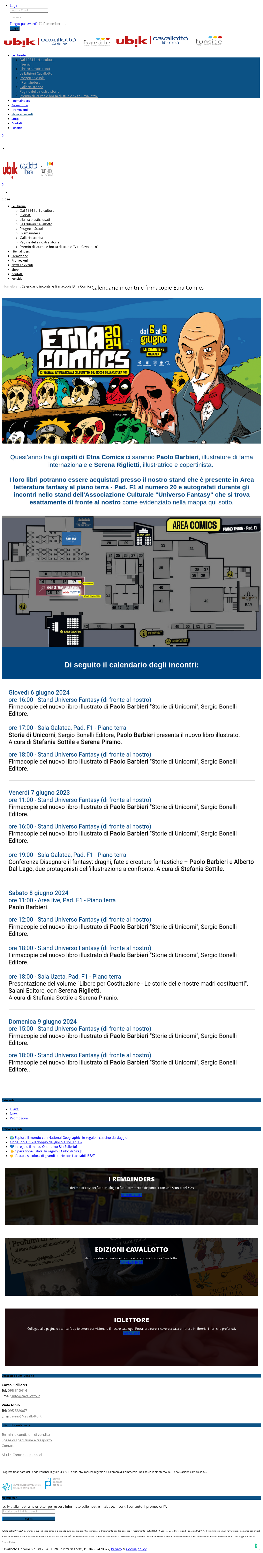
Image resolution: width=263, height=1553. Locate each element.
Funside (17, 128)
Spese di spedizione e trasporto (27, 1440)
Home (7, 286)
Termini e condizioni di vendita (26, 1434)
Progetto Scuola (32, 78)
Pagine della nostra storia (39, 91)
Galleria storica (31, 87)
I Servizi (25, 64)
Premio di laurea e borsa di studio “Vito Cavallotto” (59, 96)
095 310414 (17, 1390)
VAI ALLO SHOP (131, 1262)
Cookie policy (136, 1549)
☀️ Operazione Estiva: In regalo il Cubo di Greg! (46, 1151)
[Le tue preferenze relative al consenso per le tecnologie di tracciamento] (256, 1546)
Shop (15, 119)
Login (14, 5)
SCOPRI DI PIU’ (131, 1195)
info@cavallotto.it (25, 1396)
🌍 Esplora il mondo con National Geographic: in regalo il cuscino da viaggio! (69, 1137)
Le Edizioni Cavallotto (36, 73)
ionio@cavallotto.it (26, 1416)
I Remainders (30, 82)
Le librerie (19, 55)
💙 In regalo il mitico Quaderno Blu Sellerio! (43, 1146)
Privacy (116, 1549)
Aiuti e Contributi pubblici (22, 1454)
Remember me (54, 23)
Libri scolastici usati (35, 69)
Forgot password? (24, 23)
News (14, 1113)
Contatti (17, 123)
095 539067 (17, 1410)
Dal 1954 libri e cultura (37, 59)
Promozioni (20, 110)
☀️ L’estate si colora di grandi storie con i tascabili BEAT (52, 1155)
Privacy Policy (8, 1541)
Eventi (17, 286)
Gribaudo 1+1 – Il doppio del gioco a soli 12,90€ (46, 1142)
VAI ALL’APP (131, 1333)
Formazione (20, 105)
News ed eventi (22, 114)
